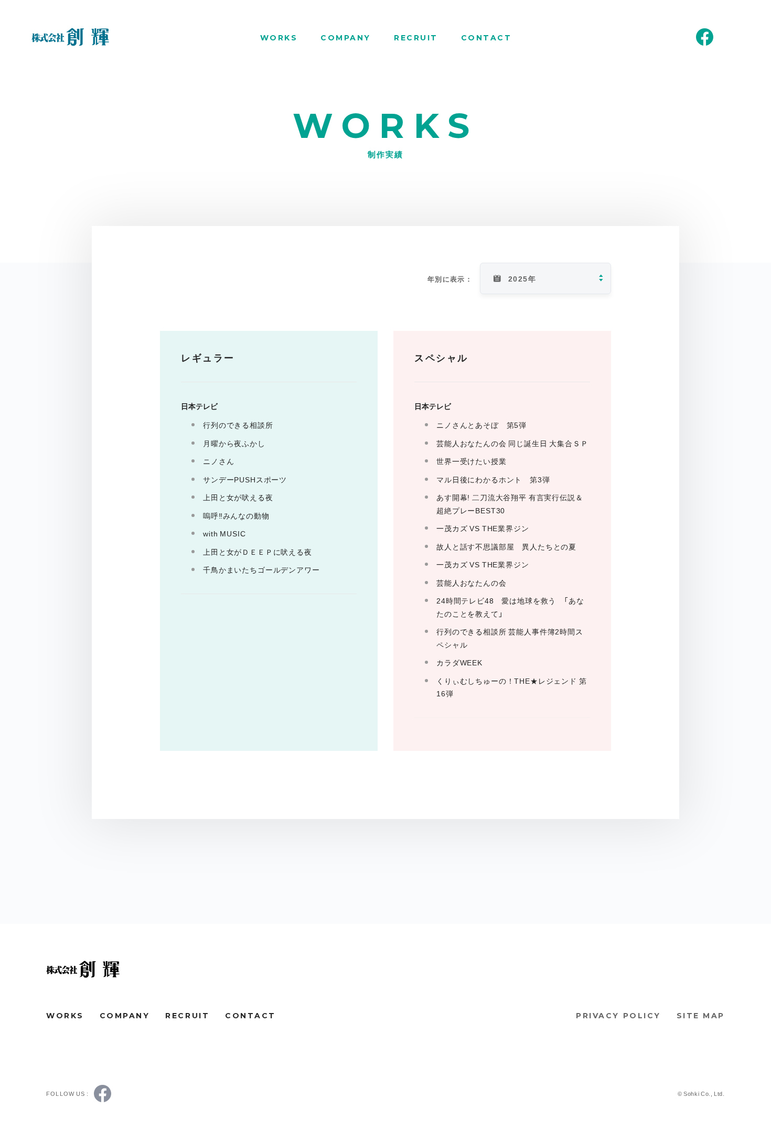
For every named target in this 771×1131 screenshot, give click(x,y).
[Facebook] (704, 37)
